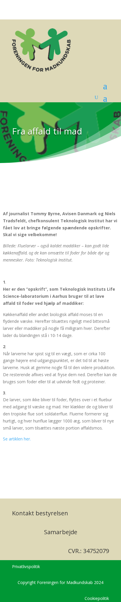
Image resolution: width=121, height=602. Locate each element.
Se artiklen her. (17, 439)
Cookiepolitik (97, 598)
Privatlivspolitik (26, 566)
